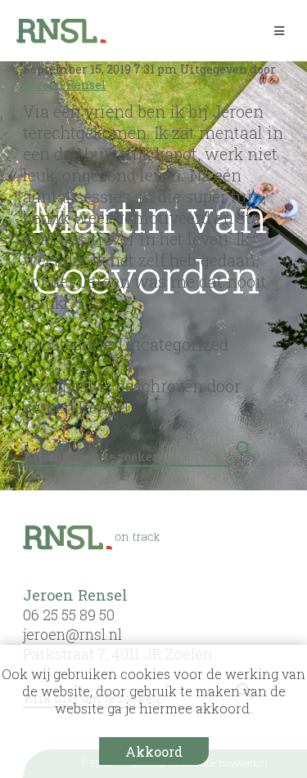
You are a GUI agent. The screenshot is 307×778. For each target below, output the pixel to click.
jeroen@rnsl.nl (72, 634)
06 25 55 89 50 (69, 614)
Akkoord (154, 751)
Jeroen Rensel (64, 84)
